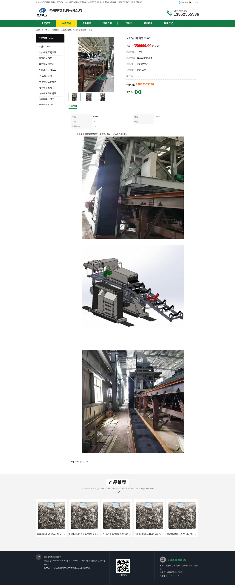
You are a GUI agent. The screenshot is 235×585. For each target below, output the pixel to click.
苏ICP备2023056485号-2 (71, 561)
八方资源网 (59, 568)
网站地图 (86, 568)
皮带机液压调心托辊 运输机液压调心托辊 (86, 534)
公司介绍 (107, 23)
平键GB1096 (45, 47)
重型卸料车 (66, 30)
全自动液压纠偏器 (47, 70)
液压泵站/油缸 (45, 58)
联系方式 (168, 23)
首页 (47, 30)
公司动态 (127, 23)
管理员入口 (77, 568)
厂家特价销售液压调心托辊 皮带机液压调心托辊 (57, 534)
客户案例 (148, 23)
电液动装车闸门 (46, 76)
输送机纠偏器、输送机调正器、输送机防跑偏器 (154, 534)
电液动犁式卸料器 (47, 82)
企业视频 (87, 23)
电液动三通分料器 (47, 93)
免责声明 (68, 568)
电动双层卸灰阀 (46, 64)
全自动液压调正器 (47, 52)
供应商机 (66, 23)
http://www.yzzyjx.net (79, 462)
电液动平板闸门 (46, 88)
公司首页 (46, 23)
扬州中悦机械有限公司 (90, 561)
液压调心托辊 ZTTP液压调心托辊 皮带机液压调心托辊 (125, 534)
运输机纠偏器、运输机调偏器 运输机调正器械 (186, 534)
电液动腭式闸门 (46, 99)
